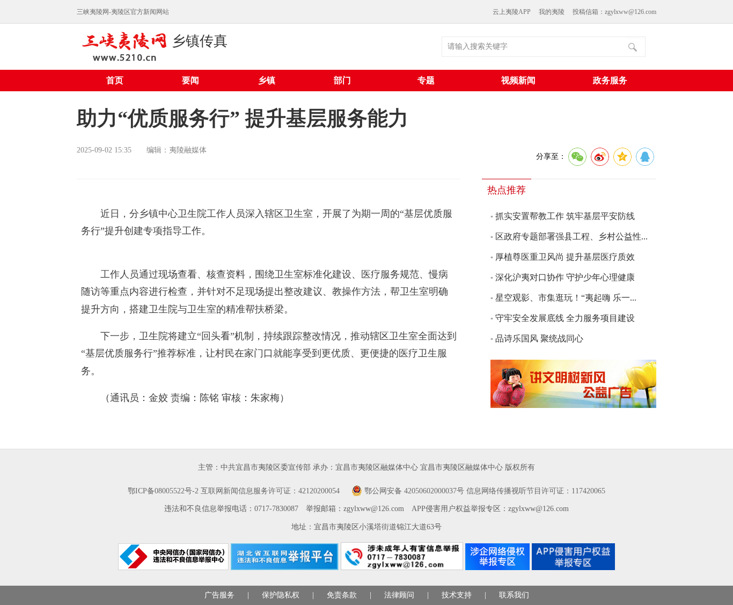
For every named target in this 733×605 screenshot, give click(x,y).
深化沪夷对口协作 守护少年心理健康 (565, 277)
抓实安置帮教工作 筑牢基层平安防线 (565, 216)
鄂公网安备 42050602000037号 (414, 491)
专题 (426, 80)
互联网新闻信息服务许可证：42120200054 (270, 491)
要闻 (190, 80)
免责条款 (342, 595)
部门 (342, 80)
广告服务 (219, 595)
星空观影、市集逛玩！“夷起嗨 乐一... (565, 297)
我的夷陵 (552, 12)
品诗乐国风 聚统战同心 (539, 338)
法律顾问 (399, 595)
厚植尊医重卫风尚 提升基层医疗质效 (565, 256)
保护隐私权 (280, 595)
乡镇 (266, 80)
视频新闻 (518, 80)
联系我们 (514, 595)
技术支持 (457, 595)
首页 (114, 80)
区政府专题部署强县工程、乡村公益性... (571, 236)
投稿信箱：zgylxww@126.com (614, 12)
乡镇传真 (200, 41)
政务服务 (610, 80)
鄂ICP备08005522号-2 (163, 491)
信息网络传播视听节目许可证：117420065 (535, 491)
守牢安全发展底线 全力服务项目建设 (565, 318)
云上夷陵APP (512, 12)
